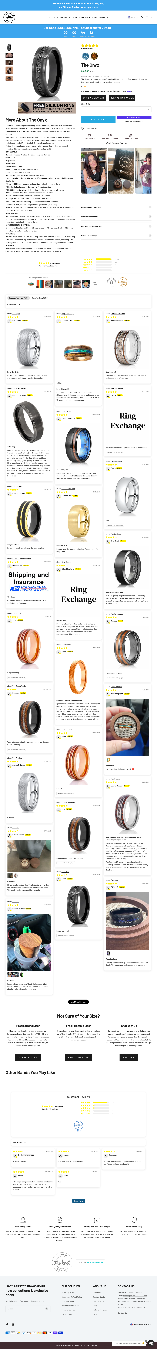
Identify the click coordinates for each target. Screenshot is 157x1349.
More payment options (134, 121)
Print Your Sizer (78, 1057)
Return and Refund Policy (71, 1297)
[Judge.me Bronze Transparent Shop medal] (122, 281)
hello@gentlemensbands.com (135, 1295)
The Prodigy (17, 758)
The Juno (114, 880)
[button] (88, 259)
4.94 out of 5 (55, 263)
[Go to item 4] (9, 71)
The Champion (67, 411)
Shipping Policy (67, 1293)
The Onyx (65, 871)
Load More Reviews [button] (78, 1002)
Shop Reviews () (40, 298)
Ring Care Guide (67, 1301)
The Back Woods (19, 686)
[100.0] (78, 1125)
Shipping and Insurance (21, 558)
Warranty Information (70, 1305)
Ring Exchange (67, 313)
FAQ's (95, 1314)
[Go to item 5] (9, 78)
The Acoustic (17, 613)
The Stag (16, 828)
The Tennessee (117, 614)
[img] (49, 263)
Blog (95, 1305)
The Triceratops (117, 779)
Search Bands (98, 1301)
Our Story (97, 1293)
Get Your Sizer (28, 1057)
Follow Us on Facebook (18, 1301)
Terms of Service (68, 1310)
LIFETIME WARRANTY (138, 1234)
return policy (105, 1237)
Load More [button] (78, 1201)
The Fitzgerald (116, 461)
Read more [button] (11, 476)
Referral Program (100, 1310)
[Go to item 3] (9, 62)
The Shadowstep (19, 388)
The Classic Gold (68, 489)
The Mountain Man (118, 313)
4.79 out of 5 (58, 1106)
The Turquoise (116, 687)
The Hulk (15, 901)
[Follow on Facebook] (7, 1324)
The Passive (66, 644)
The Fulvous (17, 486)
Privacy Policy (67, 1314)
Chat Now (129, 1057)
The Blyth (16, 313)
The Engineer (116, 534)
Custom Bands (99, 1297)
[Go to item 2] (9, 56)
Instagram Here (37, 1301)
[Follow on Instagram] (12, 1324)
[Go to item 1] (9, 48)
